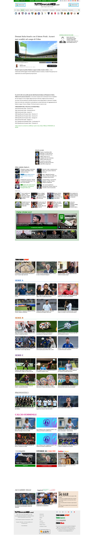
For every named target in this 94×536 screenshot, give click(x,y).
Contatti (41, 521)
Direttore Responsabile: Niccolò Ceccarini (24, 517)
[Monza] (55, 13)
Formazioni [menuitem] (52, 10)
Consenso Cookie (43, 526)
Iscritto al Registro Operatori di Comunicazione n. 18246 (24, 519)
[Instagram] (67, 1)
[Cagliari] (22, 13)
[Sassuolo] (68, 13)
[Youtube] (69, 1)
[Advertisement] (69, 85)
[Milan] (52, 13)
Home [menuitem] (18, 10)
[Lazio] (45, 13)
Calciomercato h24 (52, 0)
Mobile (41, 517)
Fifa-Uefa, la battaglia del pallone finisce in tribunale (68, 498)
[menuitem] (15, 10)
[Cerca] (79, 10)
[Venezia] (78, 13)
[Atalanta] (16, 13)
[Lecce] (48, 13)
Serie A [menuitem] (22, 10)
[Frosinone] (32, 13)
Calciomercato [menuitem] (38, 10)
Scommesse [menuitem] (64, 10)
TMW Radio (32, 0)
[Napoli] (58, 13)
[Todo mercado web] (75, 1)
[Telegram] (71, 1)
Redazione (42, 514)
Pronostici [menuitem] (71, 10)
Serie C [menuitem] (31, 10)
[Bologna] (19, 13)
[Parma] (61, 13)
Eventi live (22, 0)
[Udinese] (74, 13)
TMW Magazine (38, 0)
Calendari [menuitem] (58, 10)
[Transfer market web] (78, 1)
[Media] (73, 1)
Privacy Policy (42, 524)
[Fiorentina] (29, 13)
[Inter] (39, 13)
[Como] (25, 13)
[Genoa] (35, 13)
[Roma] (65, 13)
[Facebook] (61, 1)
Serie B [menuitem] (27, 10)
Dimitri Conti (23, 65)
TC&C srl (20, 514)
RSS (40, 519)
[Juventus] (42, 13)
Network (18, 0)
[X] (63, 1)
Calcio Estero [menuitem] (45, 10)
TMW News (44, 0)
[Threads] (65, 1)
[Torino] (71, 13)
